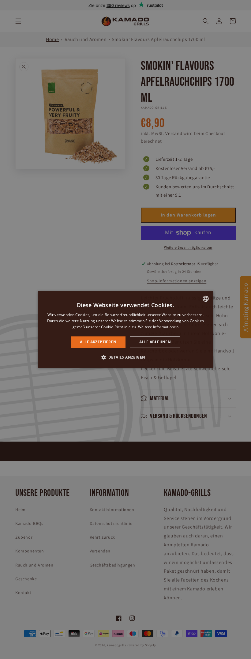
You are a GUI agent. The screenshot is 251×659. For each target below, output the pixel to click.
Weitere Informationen (158, 327)
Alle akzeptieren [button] (98, 342)
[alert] (125, 329)
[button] (125, 357)
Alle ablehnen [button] (155, 342)
